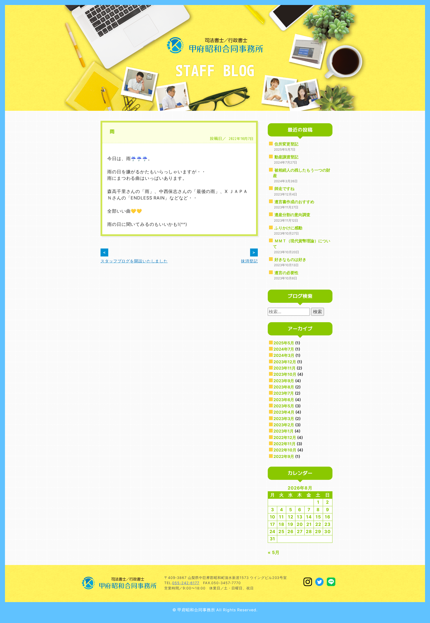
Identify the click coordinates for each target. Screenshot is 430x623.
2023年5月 (283, 406)
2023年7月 (283, 393)
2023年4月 (283, 412)
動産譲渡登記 (286, 157)
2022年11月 (284, 443)
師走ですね (284, 188)
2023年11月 (284, 368)
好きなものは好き (290, 259)
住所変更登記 (286, 144)
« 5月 (274, 552)
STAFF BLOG (215, 70)
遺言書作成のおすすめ (294, 201)
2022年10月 (284, 450)
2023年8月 (283, 387)
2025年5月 (283, 343)
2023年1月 (283, 431)
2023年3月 (283, 418)
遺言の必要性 (286, 272)
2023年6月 (283, 399)
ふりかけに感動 (288, 228)
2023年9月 (283, 380)
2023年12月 (284, 362)
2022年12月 (284, 437)
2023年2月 (283, 425)
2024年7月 (283, 349)
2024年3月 (283, 355)
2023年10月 (284, 374)
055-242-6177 (185, 583)
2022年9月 (283, 456)
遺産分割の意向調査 (292, 214)
